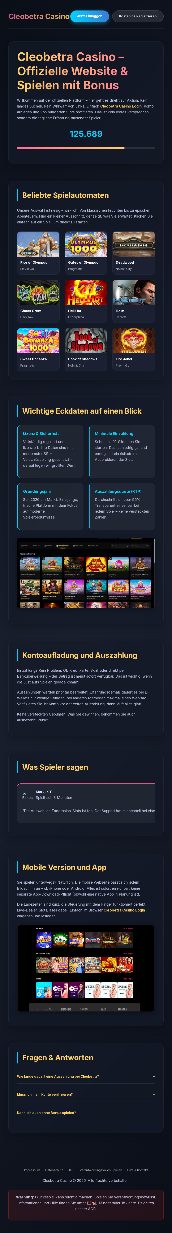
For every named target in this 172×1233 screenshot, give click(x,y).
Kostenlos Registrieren (138, 16)
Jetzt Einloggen (89, 16)
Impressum (32, 1170)
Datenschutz (54, 1170)
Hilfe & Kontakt (137, 1170)
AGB (71, 1170)
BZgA (92, 1203)
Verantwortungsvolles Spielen (101, 1170)
